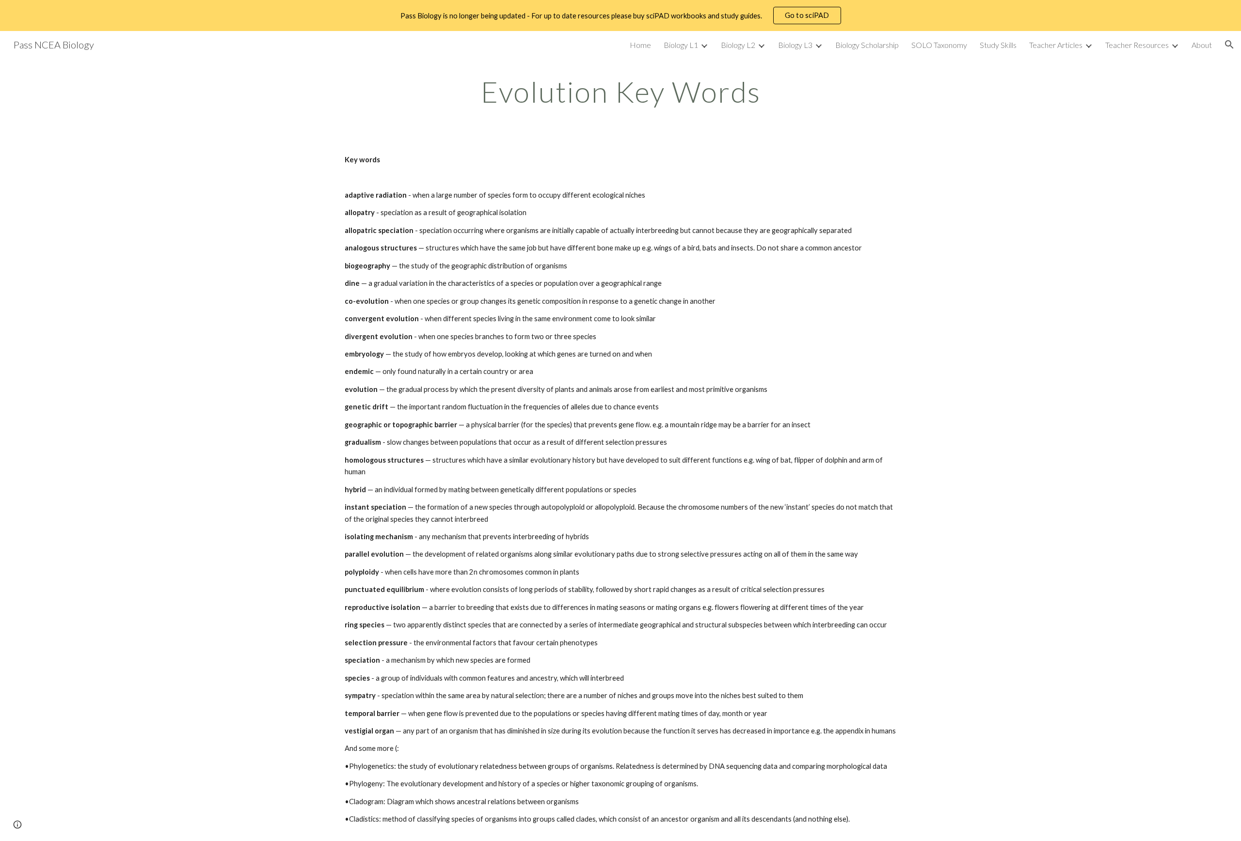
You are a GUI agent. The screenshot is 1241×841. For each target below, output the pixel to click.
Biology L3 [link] (795, 44)
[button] (1229, 44)
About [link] (1202, 44)
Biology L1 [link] (681, 44)
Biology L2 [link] (738, 44)
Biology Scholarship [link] (867, 44)
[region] (620, 15)
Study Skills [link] (998, 44)
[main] (620, 91)
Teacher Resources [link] (1137, 44)
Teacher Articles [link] (1055, 44)
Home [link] (640, 44)
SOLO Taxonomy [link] (939, 44)
